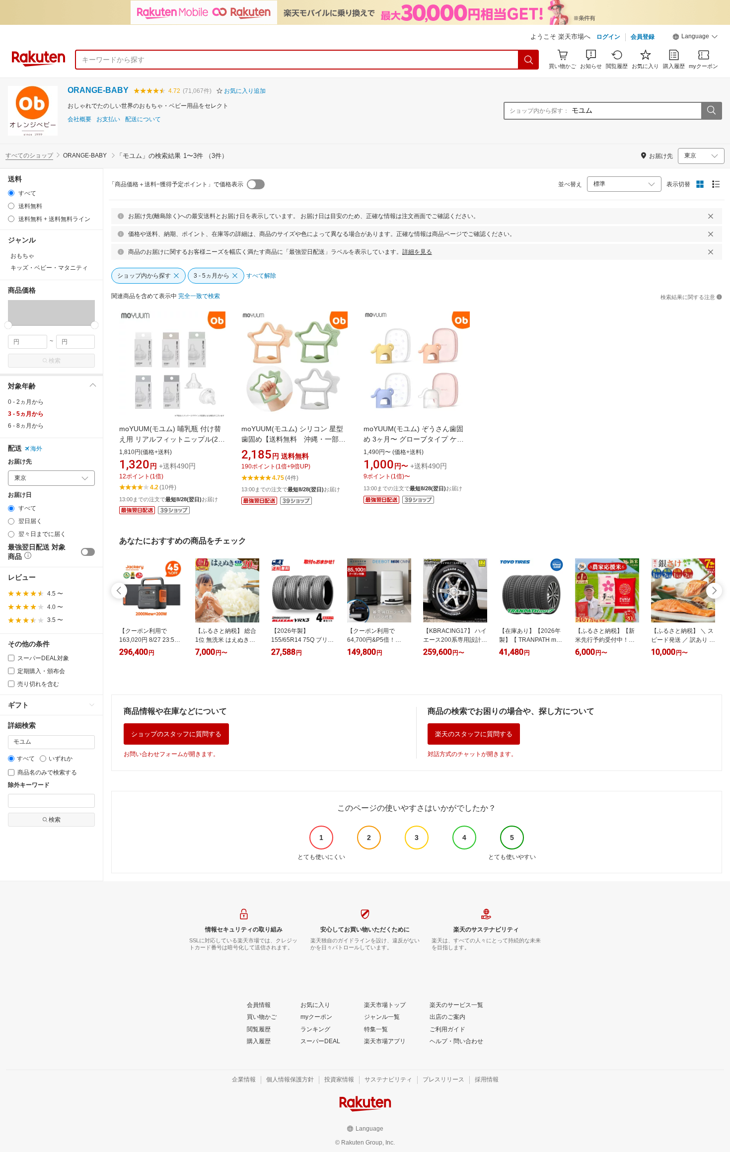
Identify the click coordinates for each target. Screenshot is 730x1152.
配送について (143, 119)
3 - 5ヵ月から (26, 413)
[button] (695, 37)
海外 (36, 448)
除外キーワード (29, 785)
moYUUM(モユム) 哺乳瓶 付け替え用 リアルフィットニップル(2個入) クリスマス (172, 439)
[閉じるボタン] (711, 216)
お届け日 (20, 495)
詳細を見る (417, 251)
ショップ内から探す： (539, 110)
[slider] (8, 325)
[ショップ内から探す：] (711, 111)
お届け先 (20, 462)
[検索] (529, 60)
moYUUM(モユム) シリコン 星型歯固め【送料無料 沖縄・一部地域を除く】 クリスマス (293, 439)
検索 (55, 360)
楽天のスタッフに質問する (473, 734)
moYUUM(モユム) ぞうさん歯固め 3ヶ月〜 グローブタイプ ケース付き (414, 439)
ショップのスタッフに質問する (176, 734)
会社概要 (79, 119)
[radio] (11, 193)
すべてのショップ (29, 155)
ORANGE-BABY (98, 90)
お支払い (108, 119)
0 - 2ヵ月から (26, 401)
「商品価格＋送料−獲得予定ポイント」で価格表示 (176, 184)
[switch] (88, 552)
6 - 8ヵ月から (26, 425)
